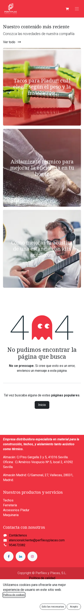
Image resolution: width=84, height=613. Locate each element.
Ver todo (9, 42)
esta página (58, 371)
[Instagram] (32, 556)
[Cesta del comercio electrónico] (67, 9)
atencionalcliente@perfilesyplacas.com (37, 540)
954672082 (17, 545)
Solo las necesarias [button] (53, 606)
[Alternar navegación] (77, 9)
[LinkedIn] (20, 556)
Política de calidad (42, 578)
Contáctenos (18, 535)
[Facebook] (8, 556)
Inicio (42, 405)
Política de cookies (14, 594)
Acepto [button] (74, 606)
